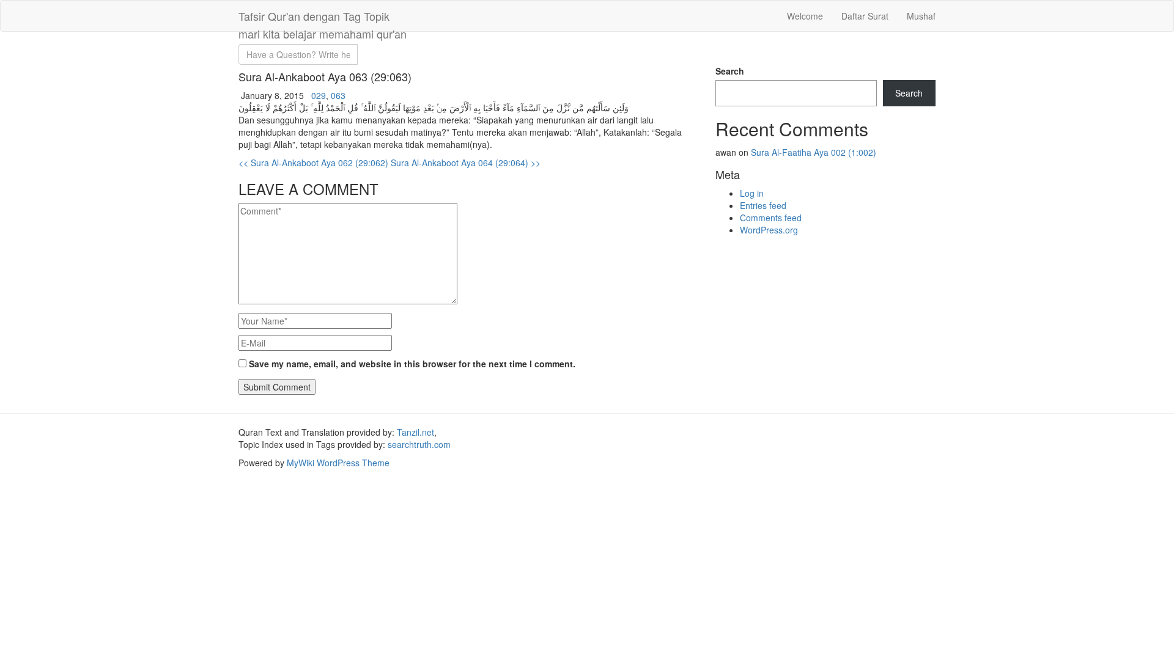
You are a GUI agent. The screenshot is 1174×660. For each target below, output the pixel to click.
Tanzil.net (415, 432)
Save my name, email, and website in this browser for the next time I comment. (412, 364)
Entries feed (763, 205)
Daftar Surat (864, 16)
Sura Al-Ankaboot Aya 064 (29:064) (466, 162)
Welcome (805, 16)
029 (318, 95)
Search (729, 71)
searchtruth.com (419, 444)
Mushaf (921, 16)
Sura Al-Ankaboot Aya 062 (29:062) (313, 162)
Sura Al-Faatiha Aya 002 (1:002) (813, 152)
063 (338, 95)
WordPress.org (769, 230)
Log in (752, 193)
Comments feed (771, 217)
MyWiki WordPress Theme (338, 463)
